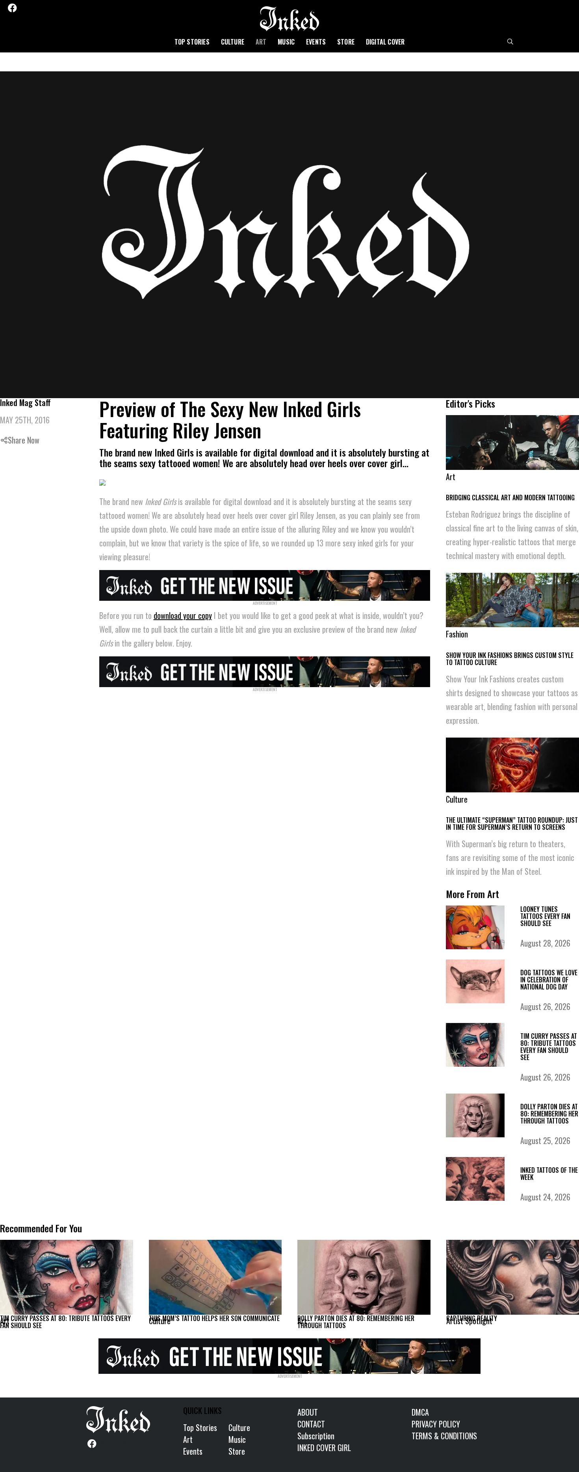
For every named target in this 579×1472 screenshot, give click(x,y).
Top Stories (192, 42)
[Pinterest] (45, 8)
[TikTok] (55, 8)
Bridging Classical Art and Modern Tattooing (510, 497)
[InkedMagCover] (265, 584)
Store (345, 42)
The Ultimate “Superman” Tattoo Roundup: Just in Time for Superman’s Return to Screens (512, 823)
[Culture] (215, 1277)
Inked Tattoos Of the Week (549, 1173)
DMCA (420, 1412)
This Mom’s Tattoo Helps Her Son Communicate (214, 1318)
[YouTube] (66, 8)
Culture (232, 42)
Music (286, 42)
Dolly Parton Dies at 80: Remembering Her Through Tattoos (549, 1113)
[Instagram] (35, 8)
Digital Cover (385, 42)
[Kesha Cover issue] (289, 1355)
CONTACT (311, 1424)
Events (316, 42)
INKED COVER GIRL (324, 1447)
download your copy (183, 615)
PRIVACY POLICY (436, 1424)
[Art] (66, 1277)
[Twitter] (24, 8)
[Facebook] (12, 8)
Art (261, 42)
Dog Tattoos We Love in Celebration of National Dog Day (548, 979)
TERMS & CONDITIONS (444, 1436)
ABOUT (307, 1412)
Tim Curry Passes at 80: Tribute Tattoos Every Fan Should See (548, 1046)
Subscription (315, 1436)
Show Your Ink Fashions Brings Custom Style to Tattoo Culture (509, 658)
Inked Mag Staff (25, 402)
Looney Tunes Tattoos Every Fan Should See (545, 916)
